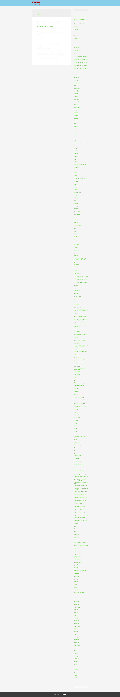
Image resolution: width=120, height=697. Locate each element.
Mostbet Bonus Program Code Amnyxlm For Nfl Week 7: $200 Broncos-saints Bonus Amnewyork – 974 (80, 316)
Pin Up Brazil (76, 420)
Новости (75, 578)
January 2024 (76, 620)
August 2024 (76, 609)
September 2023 (77, 626)
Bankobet (75, 173)
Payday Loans (76, 414)
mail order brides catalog (78, 296)
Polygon (75, 437)
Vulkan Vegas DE (77, 559)
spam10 (75, 528)
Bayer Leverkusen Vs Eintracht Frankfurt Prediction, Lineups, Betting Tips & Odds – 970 (81, 178)
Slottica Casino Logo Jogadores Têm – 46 (81, 476)
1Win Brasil (76, 79)
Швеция (75, 593)
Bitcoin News (76, 186)
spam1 (75, 526)
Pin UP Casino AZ (77, 422)
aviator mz (75, 161)
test (74, 539)
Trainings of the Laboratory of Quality (80, 542)
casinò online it (76, 208)
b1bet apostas (76, 167)
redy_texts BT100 (77, 442)
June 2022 (76, 650)
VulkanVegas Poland (77, 565)
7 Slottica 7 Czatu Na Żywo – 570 (79, 143)
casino (75, 200)
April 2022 (75, 653)
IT (74, 262)
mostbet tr (75, 354)
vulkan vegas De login (77, 560)
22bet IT (75, 134)
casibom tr (76, 198)
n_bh (75, 375)
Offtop (75, 386)
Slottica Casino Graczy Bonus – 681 (80, 474)
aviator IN (75, 158)
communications (77, 223)
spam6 (75, 531)
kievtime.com (76, 285)
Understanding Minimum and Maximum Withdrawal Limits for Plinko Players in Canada (80, 25)
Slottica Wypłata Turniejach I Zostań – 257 (81, 515)
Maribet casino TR (77, 298)
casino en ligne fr (77, 203)
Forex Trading (76, 244)
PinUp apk (75, 426)
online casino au (76, 388)
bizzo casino (76, 189)
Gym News (76, 255)
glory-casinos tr (76, 253)
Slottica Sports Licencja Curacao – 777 (80, 506)
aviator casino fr (76, 156)
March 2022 (76, 655)
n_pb (75, 377)
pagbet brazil (76, 409)
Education (75, 237)
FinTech (75, 242)
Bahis (75, 170)
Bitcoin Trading (76, 187)
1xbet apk (75, 94)
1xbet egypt (76, 109)
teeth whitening (76, 537)
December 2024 (76, 602)
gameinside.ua (76, 250)
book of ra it (76, 195)
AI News (75, 148)
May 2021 (75, 667)
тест (75, 586)
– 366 (75, 45)
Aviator (75, 151)
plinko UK (75, 433)
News (75, 382)
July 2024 (75, 610)
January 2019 (76, 677)
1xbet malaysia (76, 118)
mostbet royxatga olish (78, 348)
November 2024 (76, 604)
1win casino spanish (77, 83)
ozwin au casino (76, 391)
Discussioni (76, 234)
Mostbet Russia (76, 349)
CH (74, 217)
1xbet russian (76, 126)
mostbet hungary (77, 329)
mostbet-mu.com (77, 366)
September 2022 (77, 645)
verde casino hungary (77, 553)
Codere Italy (76, 222)
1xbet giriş (75, 110)
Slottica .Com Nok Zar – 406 (78, 455)
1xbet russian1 (76, 128)
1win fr (75, 85)
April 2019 (75, 675)
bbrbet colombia (76, 181)
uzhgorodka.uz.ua (77, 549)
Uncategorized (76, 543)
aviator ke (75, 159)
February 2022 (76, 656)
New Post (75, 380)
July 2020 (75, 672)
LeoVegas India (76, 291)
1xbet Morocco (76, 120)
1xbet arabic (76, 96)
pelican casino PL (77, 417)
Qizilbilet (75, 439)
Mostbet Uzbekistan (77, 357)
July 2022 (75, 648)
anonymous (76, 150)
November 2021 (76, 659)
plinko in (75, 431)
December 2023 (76, 621)
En (74, 239)
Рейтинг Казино (77, 582)
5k (74, 142)
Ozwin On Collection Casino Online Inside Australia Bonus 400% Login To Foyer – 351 (81, 406)
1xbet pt (75, 121)
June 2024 (76, 612)
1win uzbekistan (76, 91)
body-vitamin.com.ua (77, 192)
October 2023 (76, 625)
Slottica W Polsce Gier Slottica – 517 (80, 508)
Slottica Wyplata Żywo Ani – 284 (79, 517)
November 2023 (76, 623)
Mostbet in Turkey (77, 331)
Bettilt (75, 184)
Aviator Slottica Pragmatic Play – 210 (80, 164)
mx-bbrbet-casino (77, 374)
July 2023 (75, 629)
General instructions (77, 252)
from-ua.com (76, 247)
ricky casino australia (77, 445)
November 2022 (76, 642)
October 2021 (76, 661)
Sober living (76, 523)
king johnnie (76, 287)
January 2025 (76, 601)
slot (74, 450)
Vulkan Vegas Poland (77, 564)
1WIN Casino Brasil (77, 82)
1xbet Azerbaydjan (77, 101)
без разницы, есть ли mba (78, 568)
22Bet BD (75, 132)
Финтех (75, 587)
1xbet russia (76, 124)
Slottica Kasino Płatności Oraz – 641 (80, 494)
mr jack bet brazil (77, 372)
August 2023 (76, 628)
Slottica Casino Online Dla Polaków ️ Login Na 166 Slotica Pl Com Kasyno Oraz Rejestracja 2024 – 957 (81, 479)
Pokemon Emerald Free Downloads (80, 436)
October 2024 (76, 606)
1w (74, 75)
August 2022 (76, 647)
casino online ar (76, 206)
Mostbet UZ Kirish (77, 355)
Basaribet (75, 175)
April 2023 (76, 634)
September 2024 (77, 607)
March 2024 (76, 617)
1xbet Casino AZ (76, 104)
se (74, 447)
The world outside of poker (78, 540)
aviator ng (75, 162)
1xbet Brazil (76, 102)
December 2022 (76, 640)
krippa (75, 288)
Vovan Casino (76, 557)
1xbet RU (75, 123)
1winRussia (76, 93)
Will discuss (76, 567)
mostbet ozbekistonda (77, 343)
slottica (75, 453)
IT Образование (76, 264)
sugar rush (76, 532)
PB (74, 415)
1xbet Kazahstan (76, 113)
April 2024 (76, 615)
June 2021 (75, 666)
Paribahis (75, 412)
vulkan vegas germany (77, 562)
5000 (75, 140)
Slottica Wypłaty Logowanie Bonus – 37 (80, 518)
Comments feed (76, 38)
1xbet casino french (77, 107)
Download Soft (45, 26)
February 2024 (76, 618)
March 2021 (76, 669)
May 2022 (75, 651)
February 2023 (76, 637)
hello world (76, 17)
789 (74, 145)
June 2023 (76, 631)
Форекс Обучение (77, 590)
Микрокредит (76, 576)
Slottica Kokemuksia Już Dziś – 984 (80, 500)
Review (75, 444)
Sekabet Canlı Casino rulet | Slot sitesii (80, 16)
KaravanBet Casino (77, 273)
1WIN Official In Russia (77, 88)
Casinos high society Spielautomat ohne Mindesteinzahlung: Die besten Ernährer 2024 (80, 21)
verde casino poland (77, 554)
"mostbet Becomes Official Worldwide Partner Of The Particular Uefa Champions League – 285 (81, 56)
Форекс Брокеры (77, 589)
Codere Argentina (77, 220)
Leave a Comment (40, 26)
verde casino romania (77, 556)
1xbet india (76, 112)
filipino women (76, 241)
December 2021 (76, 658)
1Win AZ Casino (76, 77)
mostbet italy (76, 337)
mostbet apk (76, 302)
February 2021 (76, 670)
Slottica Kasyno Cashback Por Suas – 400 (81, 495)
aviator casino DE (77, 154)
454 (74, 139)
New (75, 379)
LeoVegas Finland (77, 290)
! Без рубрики (76, 47)
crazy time (75, 230)
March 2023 (76, 636)
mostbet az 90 (76, 304)
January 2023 (76, 639)
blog (75, 190)
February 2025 (76, 599)
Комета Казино (76, 573)
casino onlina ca (76, 205)
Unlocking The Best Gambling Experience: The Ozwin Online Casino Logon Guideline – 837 (81, 547)
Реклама (75, 584)
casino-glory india (77, 214)
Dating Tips (76, 233)
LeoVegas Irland (76, 293)
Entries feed (76, 36)
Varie (75, 551)
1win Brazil (76, 80)
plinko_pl (75, 434)
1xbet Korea (76, 115)
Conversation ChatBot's (78, 225)
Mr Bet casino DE (77, 371)
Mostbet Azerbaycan (77, 307)
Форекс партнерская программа (79, 592)
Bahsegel (75, 172)
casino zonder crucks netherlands (79, 212)
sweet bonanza (76, 534)
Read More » (39, 34)
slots (75, 452)
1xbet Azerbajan (76, 99)
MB (74, 301)
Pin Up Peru (76, 423)
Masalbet (75, 299)
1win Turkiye (76, 90)
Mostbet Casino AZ (77, 328)
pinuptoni (75, 428)
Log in (75, 35)
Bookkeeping (76, 197)
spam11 (75, 529)
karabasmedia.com (77, 271)
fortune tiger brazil (77, 245)
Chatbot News (76, 219)
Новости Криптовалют (78, 579)
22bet (75, 131)
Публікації (76, 581)
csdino (75, 231)
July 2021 (75, 664)
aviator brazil (76, 153)
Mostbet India (76, 332)
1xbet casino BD (76, 105)
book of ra (75, 194)
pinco (75, 425)
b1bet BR (75, 169)
